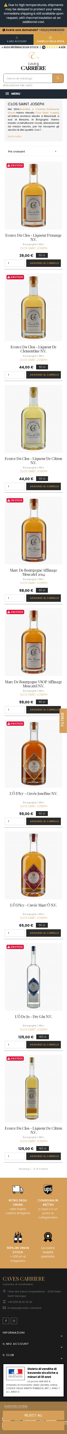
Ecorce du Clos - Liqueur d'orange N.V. (33, 237)
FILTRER (62, 719)
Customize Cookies (16, 1406)
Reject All (34, 1415)
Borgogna (42, 119)
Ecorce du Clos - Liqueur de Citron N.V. (33, 460)
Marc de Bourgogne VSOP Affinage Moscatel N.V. (33, 684)
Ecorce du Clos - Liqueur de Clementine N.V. (33, 349)
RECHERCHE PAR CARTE (19, 85)
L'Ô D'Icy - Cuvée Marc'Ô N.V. (33, 905)
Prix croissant (32, 151)
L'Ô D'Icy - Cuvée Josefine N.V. (34, 793)
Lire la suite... (15, 136)
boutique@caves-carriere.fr (25, 1308)
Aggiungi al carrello (44, 263)
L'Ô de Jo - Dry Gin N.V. (33, 1016)
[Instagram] (14, 1321)
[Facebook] (6, 1321)
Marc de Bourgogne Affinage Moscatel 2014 (33, 572)
